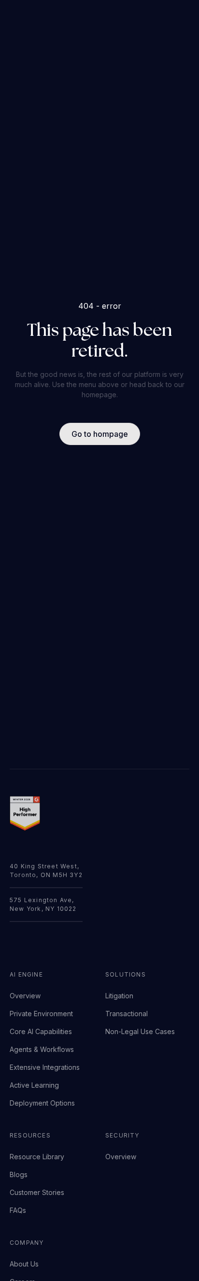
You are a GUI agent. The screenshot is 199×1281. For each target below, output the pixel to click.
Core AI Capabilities (41, 1031)
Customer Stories (37, 1192)
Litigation (119, 996)
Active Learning (34, 1085)
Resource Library (37, 1156)
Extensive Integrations (45, 1067)
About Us (24, 1264)
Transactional (126, 1013)
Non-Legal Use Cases (140, 1031)
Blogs (19, 1174)
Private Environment (41, 1013)
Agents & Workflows (42, 1049)
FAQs (18, 1210)
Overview (25, 996)
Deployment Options (42, 1103)
